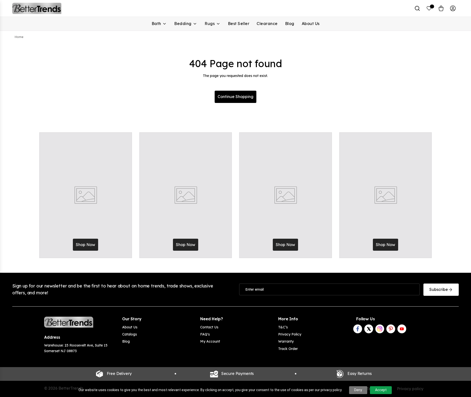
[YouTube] (401, 328)
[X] (368, 328)
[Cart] (441, 8)
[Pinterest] (390, 328)
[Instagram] (379, 328)
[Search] (417, 8)
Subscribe (438, 289)
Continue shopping (235, 96)
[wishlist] (429, 8)
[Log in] (453, 8)
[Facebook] (357, 328)
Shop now (85, 244)
